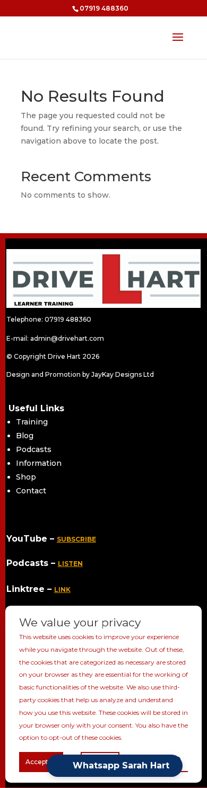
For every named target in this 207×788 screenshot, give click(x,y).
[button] (115, 766)
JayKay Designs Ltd (122, 374)
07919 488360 (68, 319)
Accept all (41, 762)
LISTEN (70, 564)
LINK (62, 590)
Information (39, 463)
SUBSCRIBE (76, 539)
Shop (26, 477)
